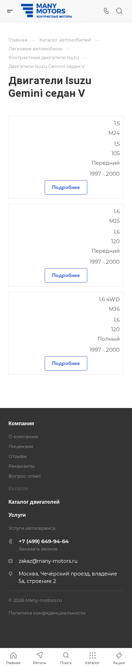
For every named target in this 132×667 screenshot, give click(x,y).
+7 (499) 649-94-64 (44, 541)
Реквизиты (21, 466)
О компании (23, 436)
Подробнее (66, 187)
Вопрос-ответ (24, 476)
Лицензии (20, 446)
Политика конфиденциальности (47, 613)
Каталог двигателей (33, 502)
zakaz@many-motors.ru (48, 561)
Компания (21, 423)
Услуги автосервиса (32, 528)
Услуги (17, 515)
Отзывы (17, 456)
